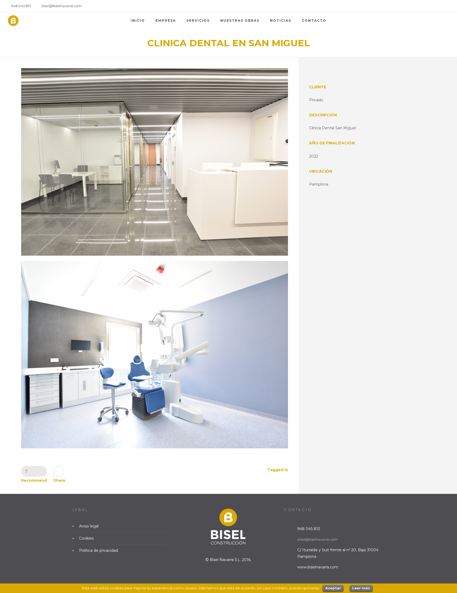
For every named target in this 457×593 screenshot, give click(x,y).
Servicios (198, 20)
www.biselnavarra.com (317, 567)
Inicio (138, 20)
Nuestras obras (239, 20)
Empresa (166, 20)
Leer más (361, 588)
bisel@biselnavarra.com (317, 539)
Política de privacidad (98, 550)
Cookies (86, 538)
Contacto (314, 20)
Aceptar (333, 588)
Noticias (280, 20)
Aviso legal (89, 526)
